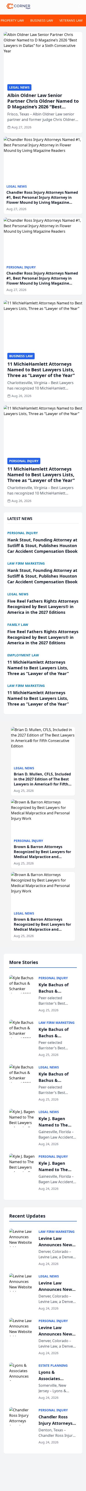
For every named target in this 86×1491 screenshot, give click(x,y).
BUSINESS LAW (41, 20)
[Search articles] (80, 6)
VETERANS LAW (71, 20)
